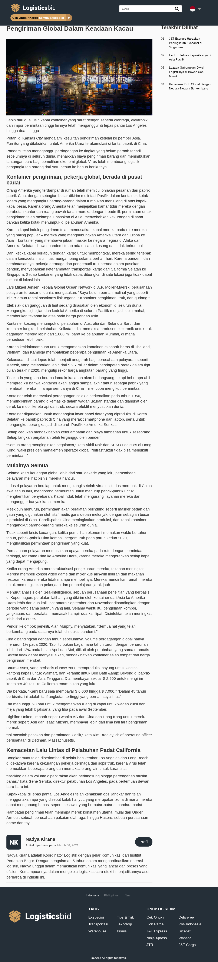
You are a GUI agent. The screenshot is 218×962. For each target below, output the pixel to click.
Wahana (185, 938)
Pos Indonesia (190, 924)
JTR (149, 945)
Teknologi (124, 924)
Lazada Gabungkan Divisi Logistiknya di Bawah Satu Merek (186, 72)
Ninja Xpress (156, 938)
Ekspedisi (96, 917)
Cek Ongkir (155, 917)
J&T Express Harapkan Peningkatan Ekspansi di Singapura (185, 43)
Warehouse (97, 931)
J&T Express (156, 931)
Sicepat (185, 931)
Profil (143, 842)
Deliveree (186, 917)
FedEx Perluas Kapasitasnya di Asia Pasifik (190, 57)
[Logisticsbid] (32, 12)
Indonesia (92, 895)
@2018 (96, 957)
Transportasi (98, 924)
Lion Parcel (155, 924)
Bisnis (122, 931)
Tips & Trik (125, 917)
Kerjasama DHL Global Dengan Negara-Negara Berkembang (190, 86)
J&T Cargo (187, 945)
